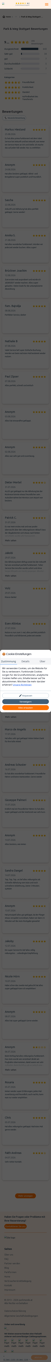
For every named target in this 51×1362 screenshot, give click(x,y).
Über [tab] (42, 661)
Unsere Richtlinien (22, 684)
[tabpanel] (25, 676)
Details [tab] (25, 661)
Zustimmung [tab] (8, 661)
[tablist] (25, 661)
